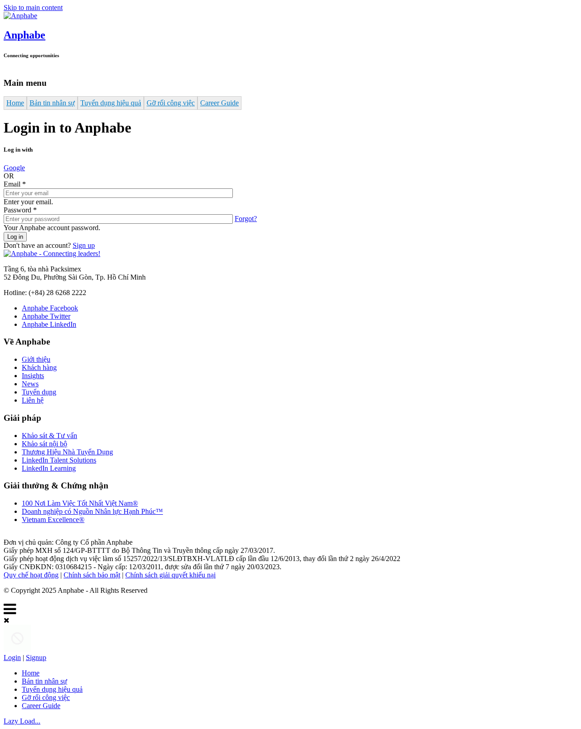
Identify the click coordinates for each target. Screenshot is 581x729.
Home (15, 103)
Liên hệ (33, 400)
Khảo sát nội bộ (44, 444)
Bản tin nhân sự (52, 103)
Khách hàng (39, 367)
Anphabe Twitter (46, 316)
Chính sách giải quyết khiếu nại (170, 575)
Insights (33, 375)
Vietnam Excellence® (53, 519)
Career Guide (219, 103)
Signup (36, 657)
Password (20, 210)
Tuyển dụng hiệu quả (110, 103)
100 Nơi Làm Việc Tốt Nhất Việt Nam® (80, 503)
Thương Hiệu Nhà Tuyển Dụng (67, 452)
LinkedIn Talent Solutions (59, 460)
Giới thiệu (36, 359)
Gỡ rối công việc (171, 103)
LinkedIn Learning (49, 468)
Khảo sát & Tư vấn (49, 435)
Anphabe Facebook (50, 308)
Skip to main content (33, 7)
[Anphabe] (20, 16)
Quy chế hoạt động (31, 575)
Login (12, 657)
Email (15, 184)
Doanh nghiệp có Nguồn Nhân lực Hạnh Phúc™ (92, 511)
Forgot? (246, 218)
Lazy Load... (22, 721)
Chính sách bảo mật (92, 575)
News (30, 384)
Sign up (84, 245)
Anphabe (24, 35)
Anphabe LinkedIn (49, 324)
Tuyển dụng (39, 392)
